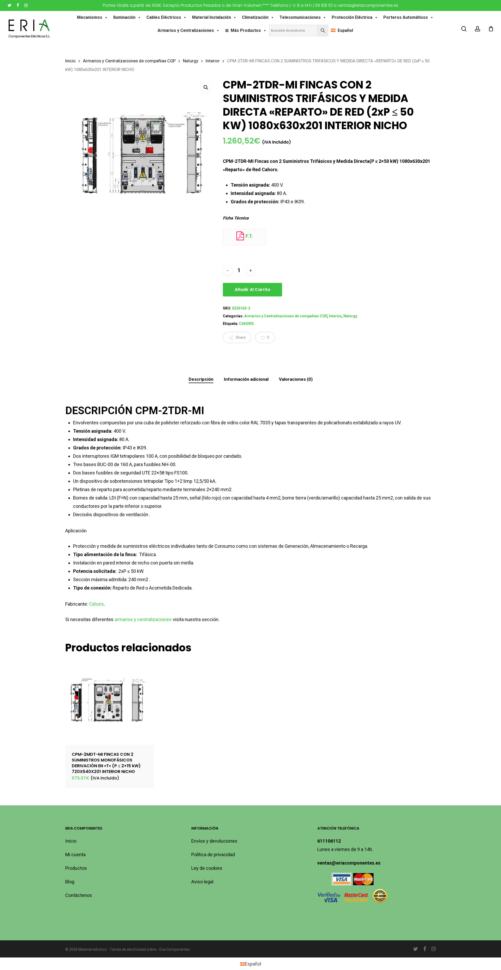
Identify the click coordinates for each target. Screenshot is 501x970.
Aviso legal (202, 881)
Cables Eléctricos (163, 17)
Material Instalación (211, 17)
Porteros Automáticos (405, 17)
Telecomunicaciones (300, 17)
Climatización (255, 17)
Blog (69, 881)
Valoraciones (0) (296, 379)
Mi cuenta (75, 854)
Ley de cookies (206, 868)
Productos (76, 868)
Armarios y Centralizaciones (186, 30)
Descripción (201, 379)
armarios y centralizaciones (143, 619)
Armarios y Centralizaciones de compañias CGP (129, 60)
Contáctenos (78, 895)
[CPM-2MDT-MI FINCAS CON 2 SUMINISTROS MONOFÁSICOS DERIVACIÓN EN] (109, 700)
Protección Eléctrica (352, 17)
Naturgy (190, 60)
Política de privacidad (213, 854)
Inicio (70, 60)
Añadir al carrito (252, 290)
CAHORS (246, 324)
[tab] (201, 379)
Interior (213, 60)
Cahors (96, 604)
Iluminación (124, 17)
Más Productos (246, 30)
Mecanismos (89, 17)
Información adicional (246, 379)
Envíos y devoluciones (214, 841)
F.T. (248, 236)
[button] (206, 87)
